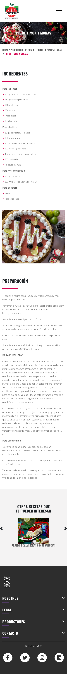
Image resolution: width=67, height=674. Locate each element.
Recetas (29, 50)
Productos (16, 50)
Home (5, 50)
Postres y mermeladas (49, 50)
